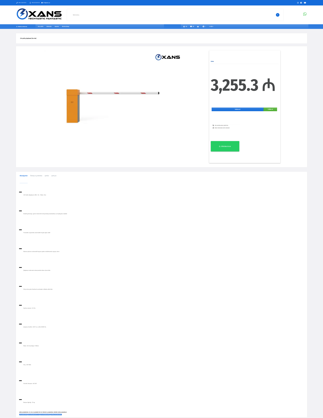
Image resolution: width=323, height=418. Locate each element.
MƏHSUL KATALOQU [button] (22, 26)
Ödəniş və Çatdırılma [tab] (36, 176)
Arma (212, 61)
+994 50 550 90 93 (36, 2)
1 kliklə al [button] (270, 109)
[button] (204, 26)
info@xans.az (46, 2)
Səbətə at (237, 109)
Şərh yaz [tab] (53, 176)
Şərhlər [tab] (47, 176)
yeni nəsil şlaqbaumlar (45, 414)
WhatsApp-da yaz (225, 146)
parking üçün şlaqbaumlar (56, 414)
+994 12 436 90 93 (22, 2)
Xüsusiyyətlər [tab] (24, 176)
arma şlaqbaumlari (23, 414)
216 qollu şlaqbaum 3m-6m (33, 414)
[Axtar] (277, 15)
